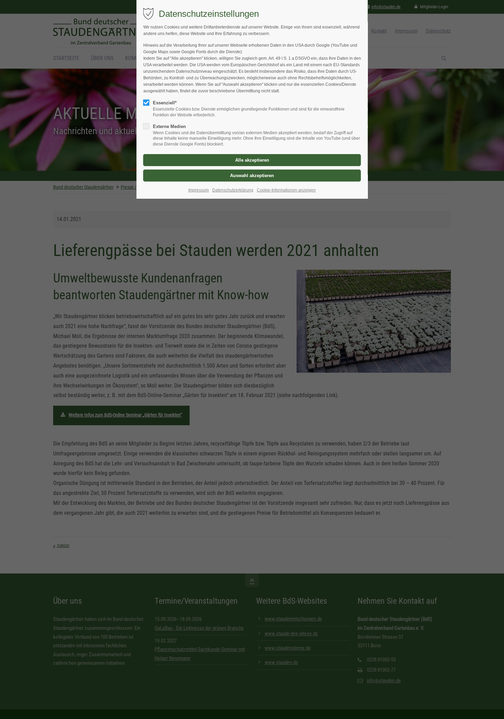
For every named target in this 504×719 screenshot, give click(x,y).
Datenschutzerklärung (232, 190)
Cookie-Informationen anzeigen (286, 190)
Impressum (198, 190)
